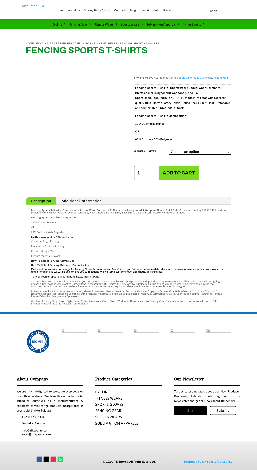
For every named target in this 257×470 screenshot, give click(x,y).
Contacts (120, 10)
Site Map (168, 10)
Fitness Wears (104, 24)
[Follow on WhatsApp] (60, 459)
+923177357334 (33, 417)
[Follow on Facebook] (39, 459)
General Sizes (145, 151)
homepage (64, 269)
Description (41, 200)
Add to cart (179, 173)
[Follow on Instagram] (53, 459)
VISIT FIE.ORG (91, 276)
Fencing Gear (78, 24)
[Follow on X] (46, 459)
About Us (74, 10)
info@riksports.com (35, 430)
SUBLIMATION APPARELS (116, 423)
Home (60, 10)
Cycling (57, 24)
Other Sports (192, 24)
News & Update (149, 10)
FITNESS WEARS (108, 398)
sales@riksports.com (36, 434)
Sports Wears (130, 24)
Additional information (82, 200)
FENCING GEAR (108, 410)
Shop (213, 11)
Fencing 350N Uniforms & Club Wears (89, 43)
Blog (133, 10)
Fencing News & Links (97, 10)
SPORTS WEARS (108, 417)
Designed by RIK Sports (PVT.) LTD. (208, 462)
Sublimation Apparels (161, 24)
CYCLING (102, 392)
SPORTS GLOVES (109, 404)
